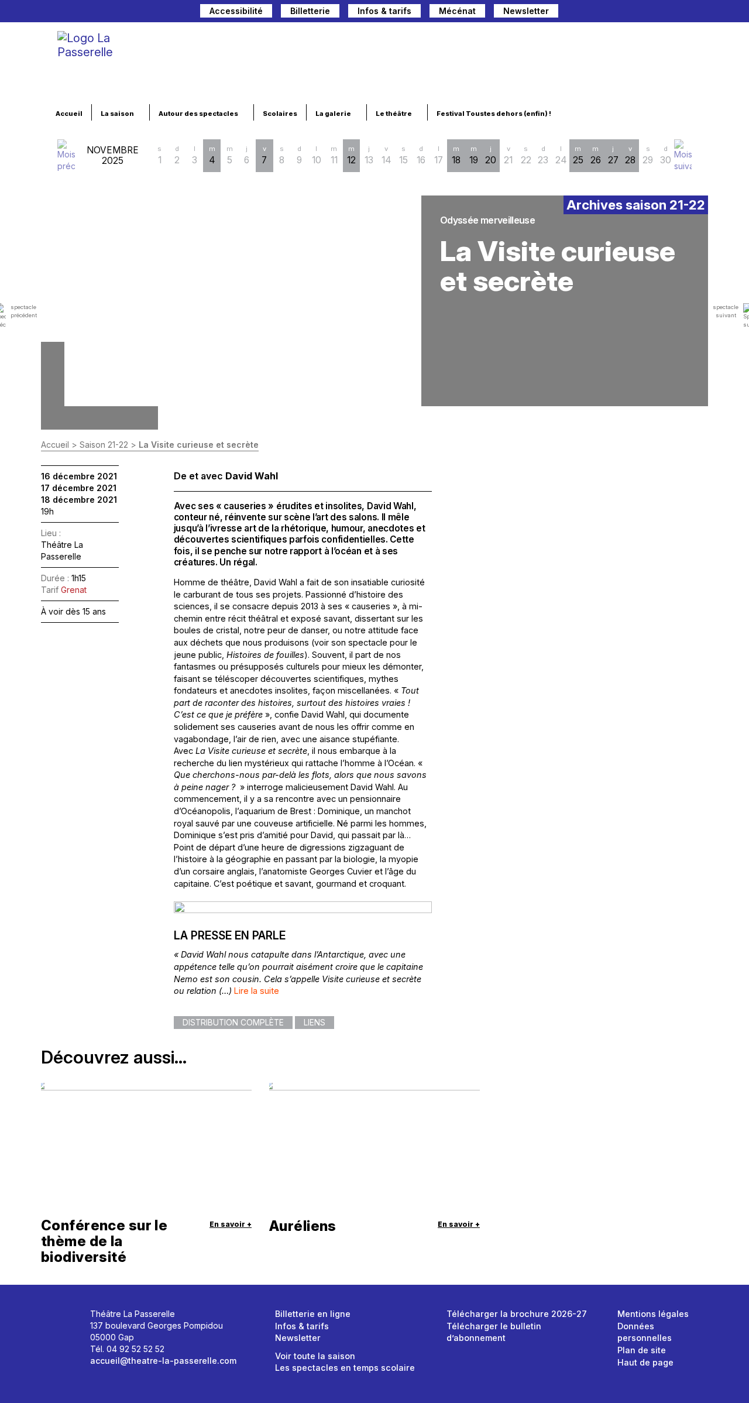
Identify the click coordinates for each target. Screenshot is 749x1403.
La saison (118, 113)
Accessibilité (236, 11)
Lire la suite (256, 991)
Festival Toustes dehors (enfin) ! (494, 113)
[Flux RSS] (699, 13)
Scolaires (280, 113)
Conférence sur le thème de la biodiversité (104, 1241)
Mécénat (457, 11)
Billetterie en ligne (313, 1314)
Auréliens (302, 1226)
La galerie (333, 113)
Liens (314, 1022)
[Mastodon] (621, 13)
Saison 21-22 (104, 445)
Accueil (69, 113)
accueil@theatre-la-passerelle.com (163, 1361)
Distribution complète (233, 1022)
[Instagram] (661, 13)
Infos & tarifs (384, 11)
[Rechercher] (596, 13)
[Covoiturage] (573, 13)
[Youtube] (680, 13)
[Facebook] (641, 13)
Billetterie (310, 11)
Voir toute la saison (315, 1356)
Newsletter (526, 11)
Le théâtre (394, 113)
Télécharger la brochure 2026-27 (516, 1314)
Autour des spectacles (199, 113)
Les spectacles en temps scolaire (345, 1368)
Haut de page (645, 1362)
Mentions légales (653, 1314)
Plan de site (641, 1350)
